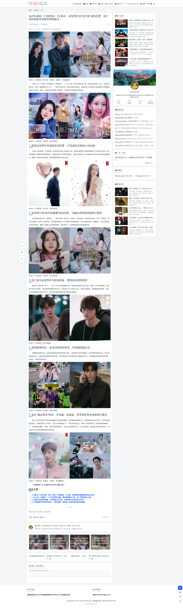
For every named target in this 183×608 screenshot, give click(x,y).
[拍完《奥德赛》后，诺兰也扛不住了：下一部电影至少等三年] (121, 191)
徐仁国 (32, 512)
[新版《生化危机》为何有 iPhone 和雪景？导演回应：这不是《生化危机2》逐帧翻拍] (121, 201)
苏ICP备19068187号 (109, 601)
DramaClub (88, 601)
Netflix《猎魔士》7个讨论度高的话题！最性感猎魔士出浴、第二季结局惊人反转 (62, 497)
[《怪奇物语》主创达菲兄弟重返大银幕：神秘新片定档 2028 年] (121, 221)
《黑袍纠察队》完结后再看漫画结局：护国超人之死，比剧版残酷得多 (152, 49)
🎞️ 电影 (143, 4)
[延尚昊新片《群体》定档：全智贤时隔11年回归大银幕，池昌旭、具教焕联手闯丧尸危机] (121, 43)
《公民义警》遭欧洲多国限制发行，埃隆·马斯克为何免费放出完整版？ (152, 59)
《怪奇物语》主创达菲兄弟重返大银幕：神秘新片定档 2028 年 (149, 218)
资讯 (43, 517)
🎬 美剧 (85, 4)
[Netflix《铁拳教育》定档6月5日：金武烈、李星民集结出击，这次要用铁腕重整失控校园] (121, 23)
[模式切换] (151, 3)
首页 (30, 10)
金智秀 (48, 512)
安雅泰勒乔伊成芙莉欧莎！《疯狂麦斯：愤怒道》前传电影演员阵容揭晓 (59, 502)
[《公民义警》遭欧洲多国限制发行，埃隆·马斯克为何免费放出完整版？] (121, 62)
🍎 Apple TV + (119, 4)
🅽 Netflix (93, 4)
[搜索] (154, 3)
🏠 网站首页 (77, 4)
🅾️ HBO (100, 4)
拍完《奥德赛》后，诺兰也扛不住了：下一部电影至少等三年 (149, 188)
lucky (56, 526)
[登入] (148, 3)
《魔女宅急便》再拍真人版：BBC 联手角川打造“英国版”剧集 (149, 30)
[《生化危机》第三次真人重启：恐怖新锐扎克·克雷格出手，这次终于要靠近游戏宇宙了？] (121, 230)
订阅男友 (40, 512)
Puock (95, 604)
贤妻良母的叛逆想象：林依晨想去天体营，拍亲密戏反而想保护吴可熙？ (59, 500)
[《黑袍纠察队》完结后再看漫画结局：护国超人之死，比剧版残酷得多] (121, 52)
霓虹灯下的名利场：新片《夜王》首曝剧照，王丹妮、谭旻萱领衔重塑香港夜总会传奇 (64, 495)
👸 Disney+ (109, 4)
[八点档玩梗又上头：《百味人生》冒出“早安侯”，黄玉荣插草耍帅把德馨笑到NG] (121, 211)
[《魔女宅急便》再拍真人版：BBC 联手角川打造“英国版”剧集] (121, 33)
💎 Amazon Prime (132, 4)
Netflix (36, 10)
